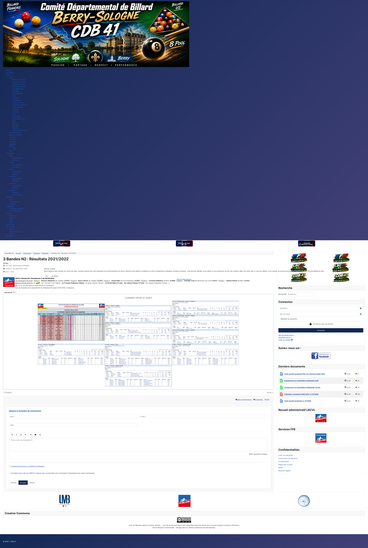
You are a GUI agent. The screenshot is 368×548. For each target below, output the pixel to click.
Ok (47, 276)
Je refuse (54, 276)
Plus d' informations (184, 279)
